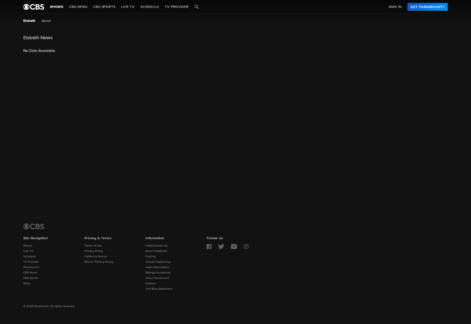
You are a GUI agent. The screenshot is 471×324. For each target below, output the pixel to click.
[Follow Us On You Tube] (234, 246)
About (46, 21)
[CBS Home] (33, 226)
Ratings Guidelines (158, 272)
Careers (150, 283)
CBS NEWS (78, 7)
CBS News (30, 272)
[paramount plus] (33, 7)
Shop (26, 283)
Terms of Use (93, 245)
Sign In (395, 7)
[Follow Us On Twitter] (221, 246)
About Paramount (157, 278)
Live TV (28, 251)
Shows (56, 7)
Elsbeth (29, 21)
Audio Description (157, 267)
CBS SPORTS (104, 7)
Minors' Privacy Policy (98, 262)
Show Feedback (156, 251)
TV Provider (177, 7)
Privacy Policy (93, 251)
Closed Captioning (157, 262)
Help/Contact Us (156, 245)
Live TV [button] (127, 7)
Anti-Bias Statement (158, 288)
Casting (150, 256)
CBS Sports (30, 278)
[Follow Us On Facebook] (209, 246)
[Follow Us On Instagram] (246, 246)
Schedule (149, 7)
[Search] (197, 7)
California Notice (95, 256)
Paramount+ (31, 267)
